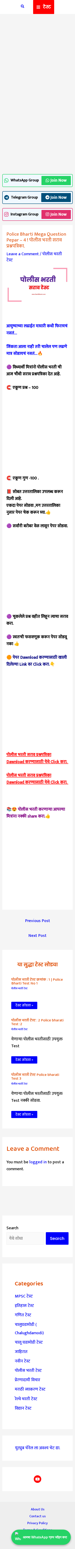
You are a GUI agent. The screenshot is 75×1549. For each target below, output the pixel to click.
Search (12, 1228)
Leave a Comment (22, 254)
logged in (38, 1162)
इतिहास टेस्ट (24, 1305)
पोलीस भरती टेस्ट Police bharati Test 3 (35, 1077)
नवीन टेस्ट (22, 1361)
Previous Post (37, 920)
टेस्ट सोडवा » (24, 1005)
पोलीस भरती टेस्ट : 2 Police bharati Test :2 (37, 1022)
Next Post (37, 935)
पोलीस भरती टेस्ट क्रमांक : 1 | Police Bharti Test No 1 (37, 982)
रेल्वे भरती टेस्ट (26, 1398)
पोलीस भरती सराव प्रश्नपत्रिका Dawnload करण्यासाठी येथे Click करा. (37, 758)
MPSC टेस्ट (24, 1296)
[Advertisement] (37, 58)
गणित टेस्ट (23, 1315)
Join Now (58, 180)
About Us (37, 1509)
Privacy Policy (37, 1523)
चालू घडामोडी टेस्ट (29, 1342)
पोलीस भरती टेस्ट (19, 988)
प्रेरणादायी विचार (27, 1379)
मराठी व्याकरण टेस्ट (30, 1389)
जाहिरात (21, 1351)
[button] (23, 7)
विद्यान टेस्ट (23, 1408)
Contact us (37, 1516)
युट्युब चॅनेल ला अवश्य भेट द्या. (37, 1448)
